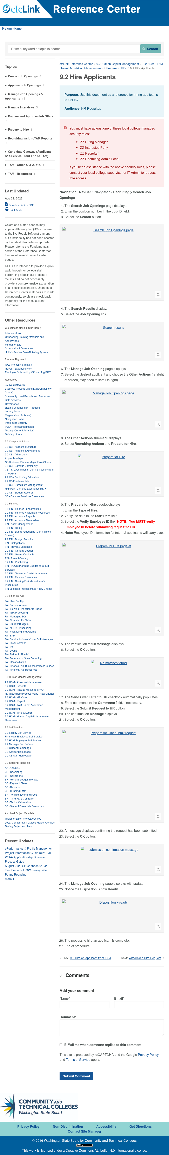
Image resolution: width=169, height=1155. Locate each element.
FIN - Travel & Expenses (18, 546)
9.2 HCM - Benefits (15, 686)
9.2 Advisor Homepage (18, 751)
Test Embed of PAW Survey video (26, 870)
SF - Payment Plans (16, 783)
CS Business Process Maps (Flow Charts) (28, 462)
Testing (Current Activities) (19, 430)
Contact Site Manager (84, 1131)
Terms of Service (78, 1059)
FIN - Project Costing (16, 558)
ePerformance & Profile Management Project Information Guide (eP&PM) (29, 850)
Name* (65, 998)
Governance (12, 404)
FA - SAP (10, 635)
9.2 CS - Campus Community (21, 465)
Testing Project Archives (18, 826)
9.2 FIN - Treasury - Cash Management (26, 573)
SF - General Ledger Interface (21, 779)
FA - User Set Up (14, 601)
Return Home (12, 28)
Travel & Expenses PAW (18, 368)
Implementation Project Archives (23, 818)
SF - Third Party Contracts (19, 798)
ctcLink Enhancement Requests (22, 407)
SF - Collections (14, 775)
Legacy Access (13, 411)
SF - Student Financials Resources (24, 806)
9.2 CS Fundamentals (17, 481)
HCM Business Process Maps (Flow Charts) (29, 693)
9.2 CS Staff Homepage (18, 755)
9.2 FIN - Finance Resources (21, 577)
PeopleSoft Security (16, 422)
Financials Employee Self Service (23, 736)
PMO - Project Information (19, 426)
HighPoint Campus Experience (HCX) (26, 488)
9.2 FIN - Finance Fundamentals (23, 508)
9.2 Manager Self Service (19, 744)
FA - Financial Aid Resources (21, 669)
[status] (112, 101)
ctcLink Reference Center (76, 64)
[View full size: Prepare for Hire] (111, 474)
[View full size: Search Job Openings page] (111, 262)
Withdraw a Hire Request (145, 958)
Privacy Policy (148, 1054)
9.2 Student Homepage (18, 747)
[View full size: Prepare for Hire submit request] (111, 775)
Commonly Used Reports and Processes (27, 396)
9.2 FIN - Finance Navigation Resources (27, 512)
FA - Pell (9, 646)
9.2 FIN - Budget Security (19, 539)
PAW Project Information (18, 364)
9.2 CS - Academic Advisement (22, 450)
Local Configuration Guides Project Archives (30, 822)
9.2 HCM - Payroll (15, 701)
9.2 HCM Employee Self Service (23, 740)
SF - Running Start (15, 790)
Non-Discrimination (68, 1126)
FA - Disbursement (15, 643)
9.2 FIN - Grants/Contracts (19, 554)
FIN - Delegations (15, 543)
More (8, 879)
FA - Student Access (16, 605)
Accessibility (106, 1126)
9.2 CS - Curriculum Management (23, 484)
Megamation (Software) (18, 415)
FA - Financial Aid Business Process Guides (29, 666)
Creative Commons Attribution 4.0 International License (106, 1150)
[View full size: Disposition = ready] (111, 914)
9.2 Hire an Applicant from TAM (90, 958)
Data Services (13, 400)
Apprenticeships (14, 458)
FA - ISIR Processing (16, 612)
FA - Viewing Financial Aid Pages (23, 608)
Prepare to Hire (116, 68)
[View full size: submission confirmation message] (111, 860)
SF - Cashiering (13, 771)
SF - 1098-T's (12, 768)
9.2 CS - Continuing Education (22, 477)
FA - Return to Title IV (16, 654)
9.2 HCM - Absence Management (23, 682)
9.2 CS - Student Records (19, 492)
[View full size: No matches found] (111, 673)
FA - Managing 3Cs (15, 616)
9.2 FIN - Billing (13, 527)
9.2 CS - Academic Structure (20, 446)
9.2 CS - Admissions (16, 454)
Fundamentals (13, 344)
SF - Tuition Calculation (18, 802)
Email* (119, 998)
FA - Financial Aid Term (18, 620)
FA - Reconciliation (15, 662)
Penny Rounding (16, 874)
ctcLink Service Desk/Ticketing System (26, 352)
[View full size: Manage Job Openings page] (111, 408)
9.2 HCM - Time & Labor (18, 712)
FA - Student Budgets (16, 624)
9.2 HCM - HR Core (16, 697)
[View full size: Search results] (111, 341)
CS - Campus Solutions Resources (24, 496)
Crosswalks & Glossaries (19, 348)
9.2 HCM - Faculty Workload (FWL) (24, 689)
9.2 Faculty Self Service (18, 732)
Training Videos (13, 434)
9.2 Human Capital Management (117, 64)
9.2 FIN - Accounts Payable (20, 516)
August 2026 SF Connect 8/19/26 (26, 866)
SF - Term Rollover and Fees (21, 794)
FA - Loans (11, 650)
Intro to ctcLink (13, 333)
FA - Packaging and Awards (20, 631)
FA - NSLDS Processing (18, 627)
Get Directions (140, 1126)
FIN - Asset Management (19, 524)
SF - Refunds (12, 787)
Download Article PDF (21, 205)
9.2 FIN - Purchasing (16, 562)
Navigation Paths (14, 419)
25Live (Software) (15, 385)
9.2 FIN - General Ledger (19, 550)
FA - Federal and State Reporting (23, 658)
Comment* (68, 1017)
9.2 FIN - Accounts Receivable (22, 520)
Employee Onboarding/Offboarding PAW (28, 372)
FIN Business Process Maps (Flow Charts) (28, 588)
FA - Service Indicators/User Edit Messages (29, 639)
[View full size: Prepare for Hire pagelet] (111, 588)
